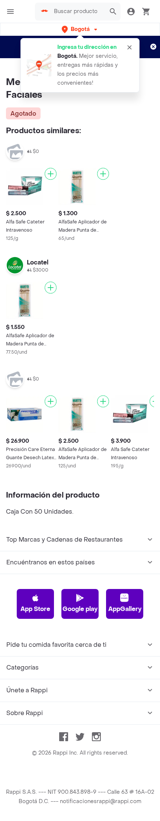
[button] (80, 29)
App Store (35, 609)
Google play (80, 609)
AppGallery (124, 609)
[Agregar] (51, 174)
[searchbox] (77, 12)
